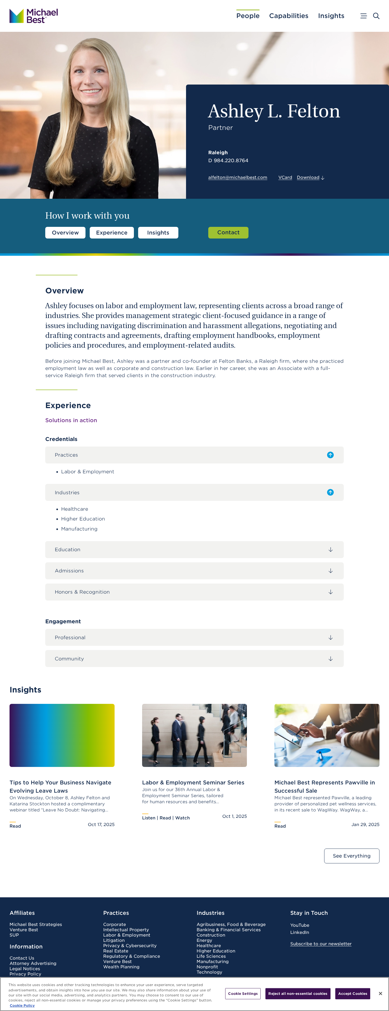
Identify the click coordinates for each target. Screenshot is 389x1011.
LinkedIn (299, 932)
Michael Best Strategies (36, 924)
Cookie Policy (22, 1006)
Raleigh (218, 152)
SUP (14, 935)
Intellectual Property (126, 930)
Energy (204, 940)
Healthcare (209, 946)
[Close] (380, 993)
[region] (194, 994)
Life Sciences (211, 956)
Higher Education (216, 951)
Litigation (114, 940)
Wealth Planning (121, 967)
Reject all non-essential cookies (297, 994)
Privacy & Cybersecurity (130, 946)
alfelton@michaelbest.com (237, 177)
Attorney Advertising (33, 963)
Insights (331, 16)
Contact (228, 232)
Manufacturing (213, 962)
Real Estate (115, 951)
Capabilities (289, 16)
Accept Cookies (353, 994)
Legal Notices (25, 969)
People (248, 16)
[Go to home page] (34, 16)
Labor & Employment (126, 935)
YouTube (299, 925)
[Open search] (376, 16)
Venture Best (24, 930)
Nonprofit (207, 967)
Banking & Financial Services (229, 930)
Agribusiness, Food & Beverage (231, 924)
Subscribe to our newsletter (321, 943)
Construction (211, 935)
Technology (209, 972)
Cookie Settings (243, 994)
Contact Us (22, 958)
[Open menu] (363, 15)
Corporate (114, 924)
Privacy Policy (25, 974)
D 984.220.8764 (228, 160)
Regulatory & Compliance (131, 956)
